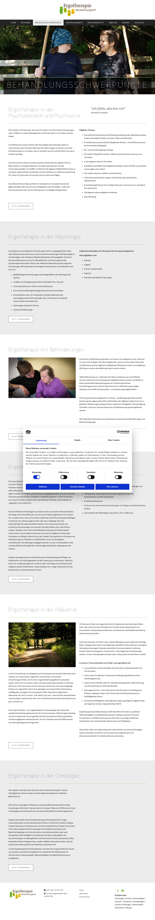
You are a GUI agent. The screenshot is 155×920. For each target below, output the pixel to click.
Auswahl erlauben (77, 487)
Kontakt (126, 22)
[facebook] (118, 890)
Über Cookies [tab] (114, 440)
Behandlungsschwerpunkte (48, 22)
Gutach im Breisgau (123, 904)
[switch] (63, 477)
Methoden (25, 22)
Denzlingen (119, 898)
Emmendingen (138, 898)
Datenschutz (84, 897)
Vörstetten (119, 907)
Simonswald (137, 904)
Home (13, 22)
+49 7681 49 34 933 (54, 890)
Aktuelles (139, 22)
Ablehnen (43, 487)
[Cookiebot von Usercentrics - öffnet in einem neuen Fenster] (118, 432)
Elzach (128, 898)
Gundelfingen (138, 901)
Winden (128, 907)
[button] (20, 206)
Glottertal (127, 901)
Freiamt (118, 901)
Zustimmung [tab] (41, 440)
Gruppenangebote (74, 22)
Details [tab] (78, 440)
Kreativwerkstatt (96, 22)
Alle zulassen (112, 487)
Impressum (83, 893)
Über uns (113, 22)
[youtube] (122, 890)
